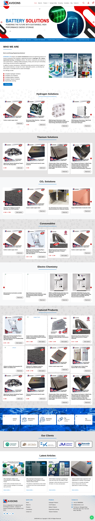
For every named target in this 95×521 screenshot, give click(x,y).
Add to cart (19, 124)
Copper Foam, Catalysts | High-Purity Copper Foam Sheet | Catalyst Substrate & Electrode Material (36, 337)
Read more (42, 125)
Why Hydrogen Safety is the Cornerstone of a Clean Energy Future (12, 480)
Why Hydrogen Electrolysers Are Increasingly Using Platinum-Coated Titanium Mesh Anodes (35, 480)
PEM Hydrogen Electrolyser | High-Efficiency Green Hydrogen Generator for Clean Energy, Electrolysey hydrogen (36, 121)
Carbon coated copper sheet (11, 249)
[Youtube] (7, 514)
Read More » (7, 490)
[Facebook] (4, 514)
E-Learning (60, 3)
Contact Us (76, 3)
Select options (64, 213)
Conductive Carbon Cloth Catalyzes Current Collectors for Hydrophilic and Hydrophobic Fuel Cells (81, 294)
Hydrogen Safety (53, 3)
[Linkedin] (13, 514)
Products (45, 3)
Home (35, 3)
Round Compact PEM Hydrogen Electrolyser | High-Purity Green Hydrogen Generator (79, 121)
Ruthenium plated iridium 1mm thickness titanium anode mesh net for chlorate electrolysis (81, 164)
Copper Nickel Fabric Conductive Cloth (35, 207)
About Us (40, 3)
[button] (83, 3)
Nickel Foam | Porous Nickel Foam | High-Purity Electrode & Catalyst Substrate (80, 209)
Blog (71, 3)
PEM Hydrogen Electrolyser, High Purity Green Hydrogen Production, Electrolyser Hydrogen (58, 121)
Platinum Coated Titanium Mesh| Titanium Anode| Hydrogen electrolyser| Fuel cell (58, 209)
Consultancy (66, 3)
